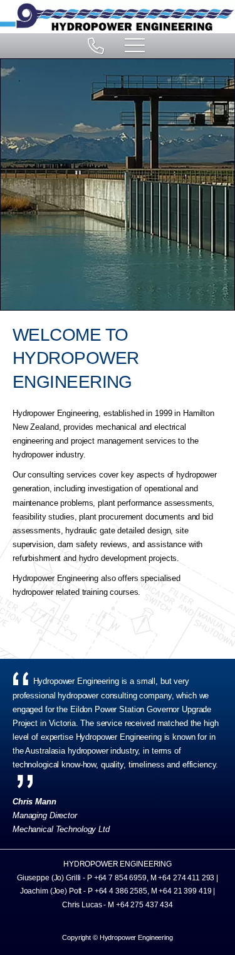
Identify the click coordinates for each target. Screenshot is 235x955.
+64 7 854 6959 (120, 877)
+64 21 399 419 (185, 891)
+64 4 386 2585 (121, 891)
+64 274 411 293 (186, 877)
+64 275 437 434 (144, 904)
